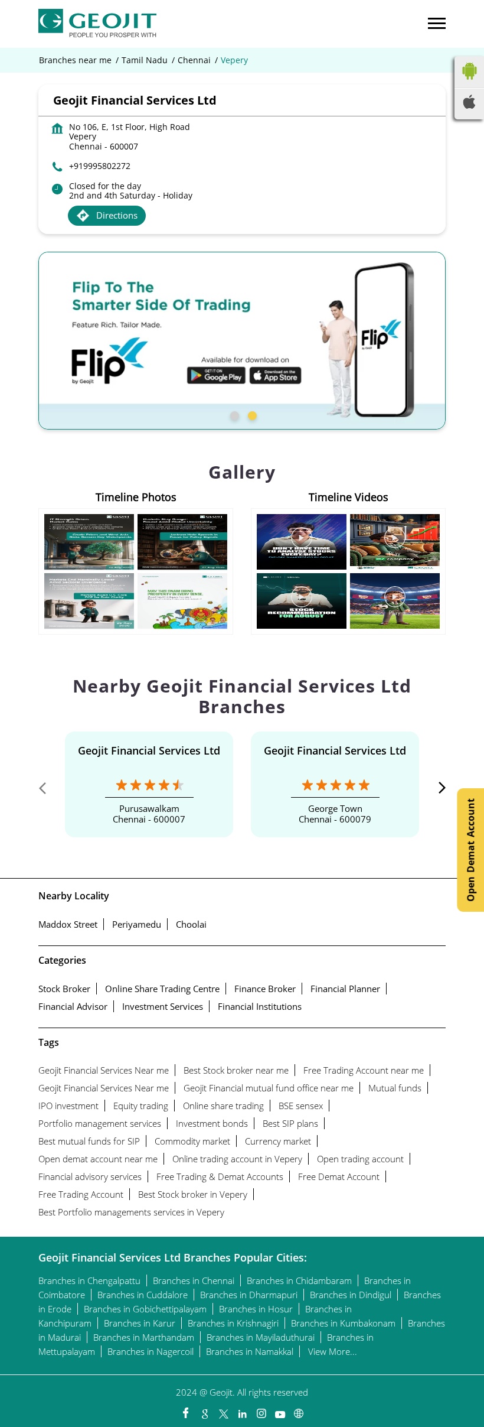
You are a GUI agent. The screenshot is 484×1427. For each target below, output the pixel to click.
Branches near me (75, 60)
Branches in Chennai (193, 1280)
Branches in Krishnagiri (233, 1323)
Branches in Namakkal (249, 1351)
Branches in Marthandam (143, 1337)
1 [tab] (233, 414)
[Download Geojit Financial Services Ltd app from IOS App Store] (469, 105)
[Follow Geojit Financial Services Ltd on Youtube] (280, 1410)
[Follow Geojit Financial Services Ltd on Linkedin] (242, 1410)
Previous (47, 790)
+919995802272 (99, 165)
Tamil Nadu (145, 60)
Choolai (191, 924)
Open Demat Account (470, 850)
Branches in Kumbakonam (343, 1323)
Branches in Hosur (256, 1309)
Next (436, 790)
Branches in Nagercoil (150, 1351)
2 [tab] (251, 414)
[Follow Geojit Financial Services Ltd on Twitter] (223, 1410)
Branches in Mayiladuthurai (261, 1337)
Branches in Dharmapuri (248, 1295)
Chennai (194, 60)
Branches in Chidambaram (299, 1280)
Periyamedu (136, 924)
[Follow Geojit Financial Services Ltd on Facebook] (185, 1410)
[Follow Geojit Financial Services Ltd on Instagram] (261, 1410)
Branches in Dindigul (350, 1295)
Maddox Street (67, 924)
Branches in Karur (139, 1323)
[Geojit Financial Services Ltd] (97, 24)
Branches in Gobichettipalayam (145, 1309)
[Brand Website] (298, 1410)
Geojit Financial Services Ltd (149, 750)
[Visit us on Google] (204, 1410)
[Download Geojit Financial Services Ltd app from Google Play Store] (469, 82)
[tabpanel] (242, 340)
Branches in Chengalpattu (89, 1280)
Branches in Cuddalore (142, 1295)
